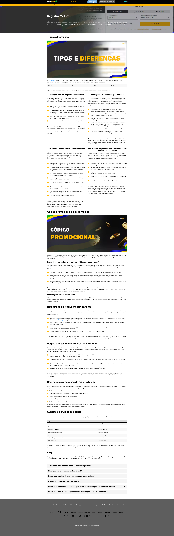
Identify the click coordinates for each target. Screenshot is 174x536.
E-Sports (95, 5)
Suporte (91, 505)
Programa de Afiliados (100, 505)
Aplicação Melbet (71, 2)
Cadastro (78, 5)
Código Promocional (58, 5)
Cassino (72, 5)
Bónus (66, 5)
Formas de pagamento (115, 5)
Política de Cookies (54, 505)
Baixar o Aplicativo (107, 2)
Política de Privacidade (66, 505)
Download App (59, 320)
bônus (51, 267)
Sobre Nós (110, 505)
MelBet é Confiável (120, 505)
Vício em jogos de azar (80, 505)
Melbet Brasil (51, 80)
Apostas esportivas (86, 5)
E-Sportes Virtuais (103, 5)
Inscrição (92, 2)
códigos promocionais (74, 298)
